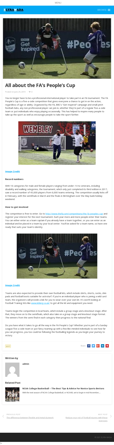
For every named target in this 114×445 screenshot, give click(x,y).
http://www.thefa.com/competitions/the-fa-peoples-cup (74, 213)
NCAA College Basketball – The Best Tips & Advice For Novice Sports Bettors (63, 388)
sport (8, 346)
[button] (57, 3)
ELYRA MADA (106, 437)
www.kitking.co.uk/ (40, 303)
